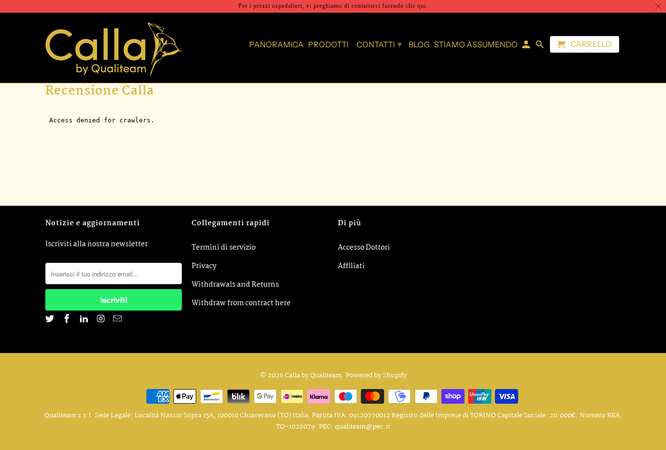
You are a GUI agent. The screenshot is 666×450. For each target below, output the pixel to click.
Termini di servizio (223, 248)
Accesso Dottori (364, 248)
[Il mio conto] (526, 46)
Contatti (379, 44)
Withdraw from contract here (241, 303)
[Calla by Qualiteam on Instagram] (101, 319)
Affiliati (351, 266)
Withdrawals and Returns (235, 285)
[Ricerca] (540, 46)
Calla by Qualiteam (313, 375)
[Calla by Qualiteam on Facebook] (67, 319)
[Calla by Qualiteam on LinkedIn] (84, 319)
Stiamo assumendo (476, 44)
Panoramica (276, 44)
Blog (419, 44)
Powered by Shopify (376, 375)
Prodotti (328, 44)
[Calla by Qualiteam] (113, 48)
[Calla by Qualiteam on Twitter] (50, 319)
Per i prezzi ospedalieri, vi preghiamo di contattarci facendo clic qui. (333, 5)
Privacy (204, 266)
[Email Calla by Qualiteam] (118, 319)
